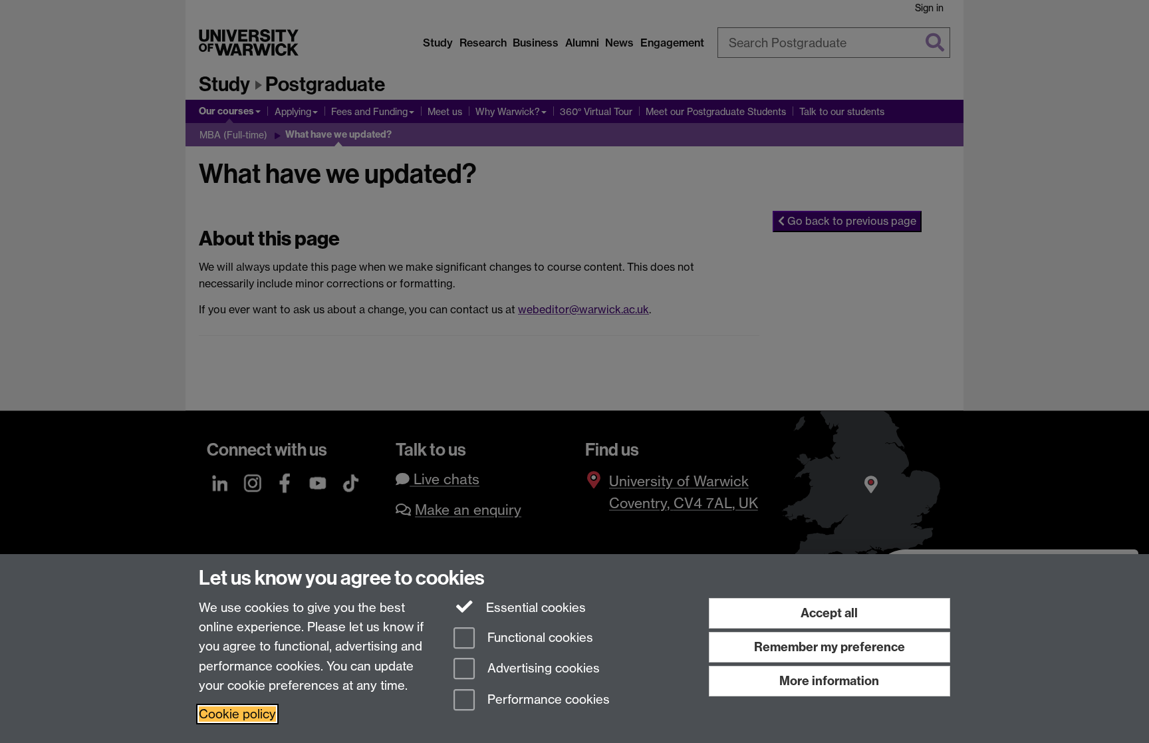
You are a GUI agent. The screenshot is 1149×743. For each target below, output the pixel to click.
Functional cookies (538, 637)
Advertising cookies (542, 668)
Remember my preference (829, 647)
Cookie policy (237, 714)
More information (829, 680)
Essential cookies (534, 607)
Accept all (829, 613)
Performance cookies (547, 700)
